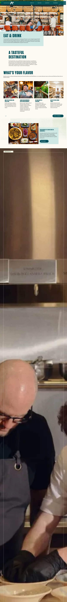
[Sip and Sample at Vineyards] (41, 96)
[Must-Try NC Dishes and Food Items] (11, 96)
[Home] (9, 3)
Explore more (43, 141)
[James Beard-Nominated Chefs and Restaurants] (26, 97)
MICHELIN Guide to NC (8, 151)
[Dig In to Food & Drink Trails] (56, 96)
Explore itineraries (57, 115)
